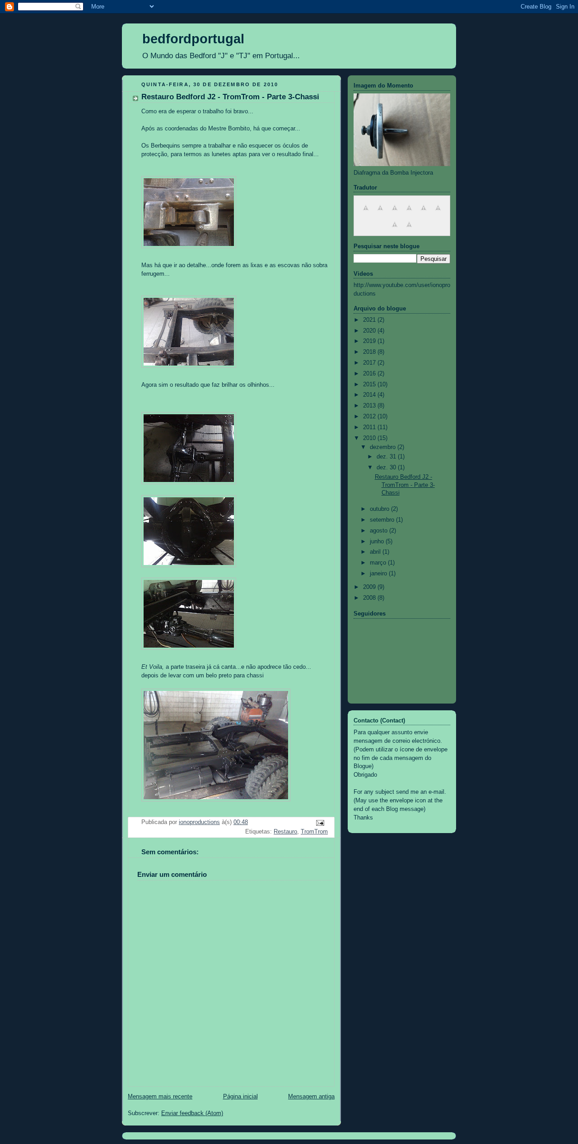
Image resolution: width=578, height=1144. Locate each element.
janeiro (379, 573)
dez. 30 (387, 467)
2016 (370, 374)
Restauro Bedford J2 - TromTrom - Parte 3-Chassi (405, 485)
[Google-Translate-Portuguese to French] (380, 213)
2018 (370, 352)
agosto (379, 531)
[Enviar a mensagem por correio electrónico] (320, 823)
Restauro (285, 832)
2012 (370, 416)
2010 (370, 438)
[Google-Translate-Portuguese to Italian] (409, 213)
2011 (370, 427)
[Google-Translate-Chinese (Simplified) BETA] (438, 213)
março (379, 563)
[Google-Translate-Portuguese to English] (366, 213)
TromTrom (314, 832)
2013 (370, 406)
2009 (370, 587)
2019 (370, 341)
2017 (370, 363)
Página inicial (240, 1096)
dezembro (383, 447)
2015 (370, 384)
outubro (380, 509)
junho (378, 541)
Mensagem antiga (311, 1096)
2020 (370, 331)
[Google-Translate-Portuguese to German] (394, 213)
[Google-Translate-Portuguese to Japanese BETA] (394, 230)
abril (376, 552)
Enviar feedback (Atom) (192, 1113)
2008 (370, 598)
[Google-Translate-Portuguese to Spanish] (423, 213)
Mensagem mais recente (160, 1096)
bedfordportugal (193, 39)
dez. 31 (387, 457)
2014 (370, 395)
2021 (370, 320)
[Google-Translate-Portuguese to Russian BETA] (409, 230)
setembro (383, 520)
